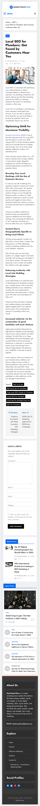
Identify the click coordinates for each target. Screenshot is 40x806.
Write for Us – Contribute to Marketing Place (20, 765)
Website (11, 505)
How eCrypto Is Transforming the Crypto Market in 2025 (22, 633)
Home (11, 742)
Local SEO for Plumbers (15, 396)
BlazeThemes (20, 800)
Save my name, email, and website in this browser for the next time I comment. (20, 517)
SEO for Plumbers (13, 404)
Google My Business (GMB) (15, 135)
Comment (12, 461)
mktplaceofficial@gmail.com (22, 723)
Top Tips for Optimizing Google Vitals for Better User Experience (23, 670)
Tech (7, 613)
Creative (12, 747)
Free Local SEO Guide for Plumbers (20, 392)
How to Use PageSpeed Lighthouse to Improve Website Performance (23, 647)
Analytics (15, 642)
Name (11, 487)
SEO (7, 36)
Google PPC (16, 666)
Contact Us (12, 760)
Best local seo (18, 384)
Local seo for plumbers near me (18, 400)
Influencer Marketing (16, 751)
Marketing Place (12, 61)
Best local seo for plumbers (17, 388)
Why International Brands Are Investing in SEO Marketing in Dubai (24, 567)
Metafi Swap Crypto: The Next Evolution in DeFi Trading (18, 617)
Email (10, 496)
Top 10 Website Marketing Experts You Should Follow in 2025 (23, 550)
